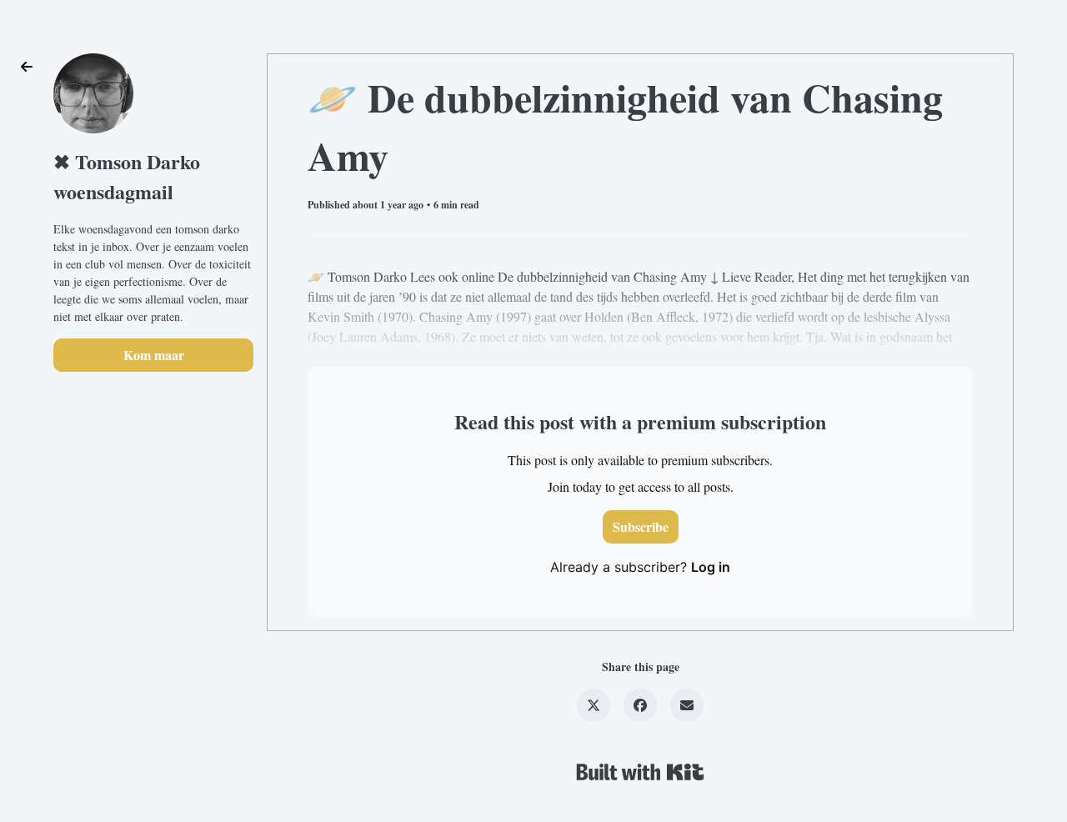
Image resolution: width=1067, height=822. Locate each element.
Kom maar (153, 354)
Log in (710, 567)
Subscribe (641, 526)
